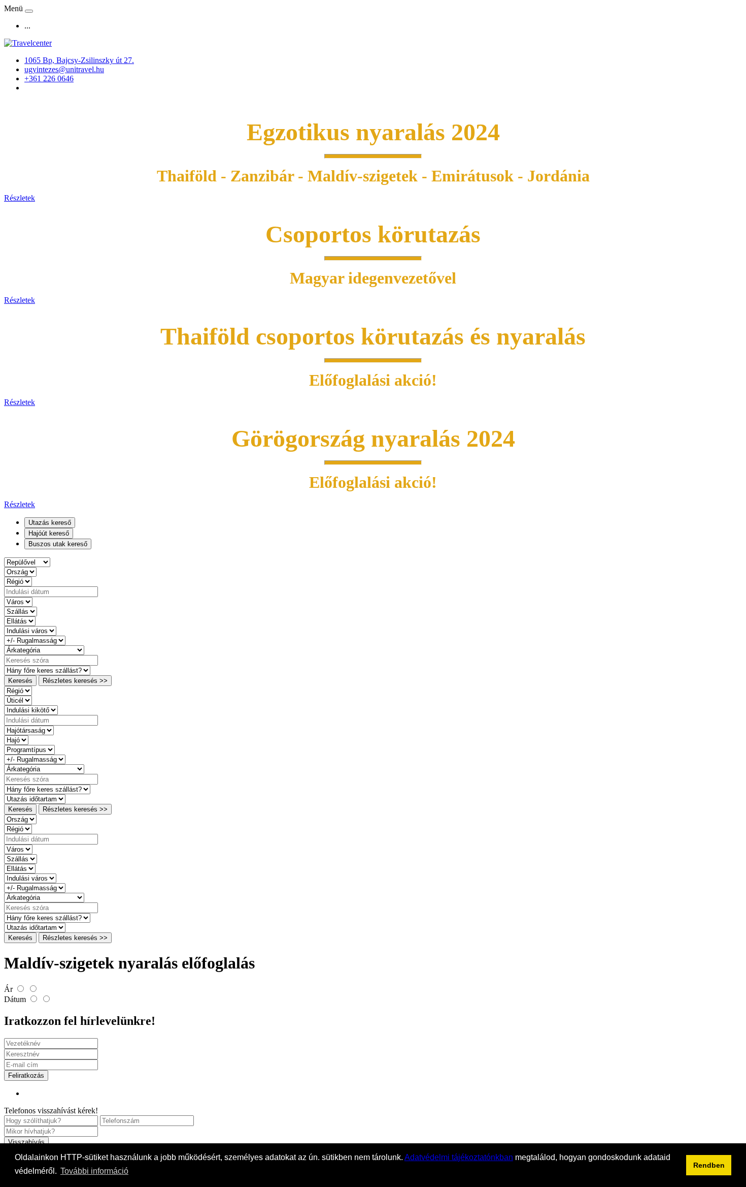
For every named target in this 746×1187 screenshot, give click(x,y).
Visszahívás (26, 1142)
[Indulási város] (30, 630)
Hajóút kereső (48, 533)
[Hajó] (16, 739)
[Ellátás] (20, 620)
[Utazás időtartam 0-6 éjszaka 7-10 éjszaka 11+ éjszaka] (34, 798)
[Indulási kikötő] (31, 709)
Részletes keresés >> (75, 680)
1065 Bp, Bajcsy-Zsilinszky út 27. (79, 60)
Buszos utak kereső (57, 544)
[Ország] (20, 571)
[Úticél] (18, 700)
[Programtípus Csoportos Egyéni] (29, 749)
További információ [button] (94, 1171)
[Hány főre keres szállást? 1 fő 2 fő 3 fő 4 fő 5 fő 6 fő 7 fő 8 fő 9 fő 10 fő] (47, 670)
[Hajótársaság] (29, 730)
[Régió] (18, 581)
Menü (14, 8)
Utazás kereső (49, 522)
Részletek (19, 198)
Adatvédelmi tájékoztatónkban (458, 1157)
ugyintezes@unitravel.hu (64, 69)
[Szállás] (20, 611)
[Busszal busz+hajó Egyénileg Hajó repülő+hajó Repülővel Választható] (27, 561)
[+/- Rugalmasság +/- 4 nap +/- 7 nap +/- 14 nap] (34, 640)
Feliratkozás (26, 1075)
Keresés (20, 680)
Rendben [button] (709, 1165)
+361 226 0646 (49, 78)
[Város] (18, 601)
